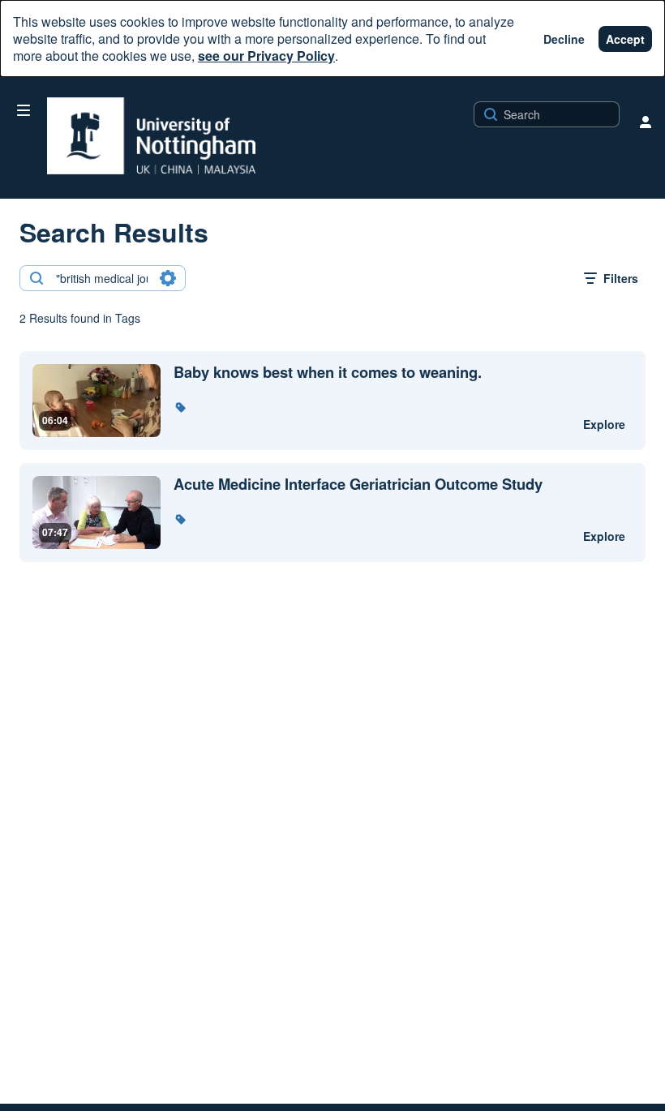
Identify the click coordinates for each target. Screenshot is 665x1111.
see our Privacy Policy (266, 55)
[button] (180, 407)
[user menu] (646, 122)
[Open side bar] (23, 110)
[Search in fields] (168, 278)
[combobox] (102, 278)
